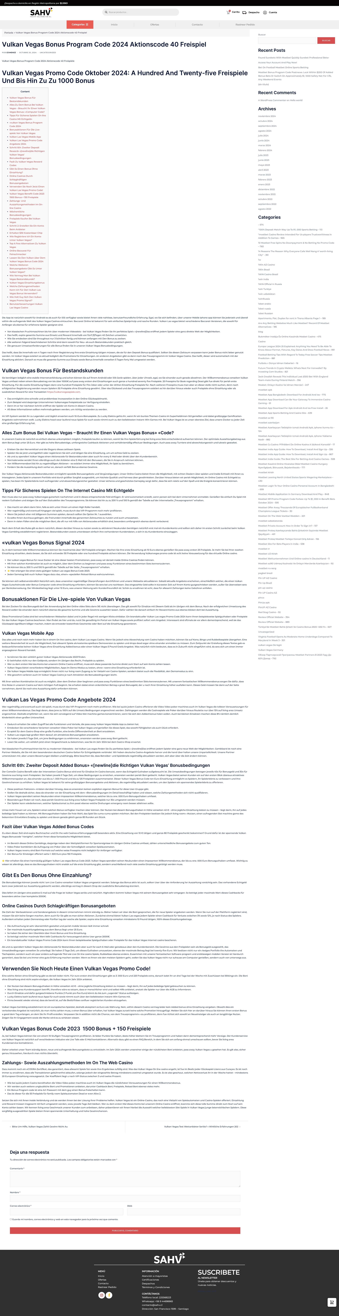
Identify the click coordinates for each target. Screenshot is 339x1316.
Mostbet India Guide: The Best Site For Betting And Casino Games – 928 (296, 459)
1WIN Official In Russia (270, 284)
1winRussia (264, 299)
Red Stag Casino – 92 (269, 612)
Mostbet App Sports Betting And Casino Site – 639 (285, 413)
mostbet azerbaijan (268, 422)
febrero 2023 (265, 179)
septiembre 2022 (267, 204)
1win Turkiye (264, 289)
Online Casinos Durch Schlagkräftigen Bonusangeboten (21, 179)
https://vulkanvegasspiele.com (63, 392)
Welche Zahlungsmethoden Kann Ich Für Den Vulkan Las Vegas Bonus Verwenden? (25, 290)
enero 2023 (264, 184)
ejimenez (11, 52)
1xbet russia (264, 308)
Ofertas (154, 24)
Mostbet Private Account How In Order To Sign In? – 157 (288, 526)
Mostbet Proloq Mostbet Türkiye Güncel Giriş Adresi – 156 (288, 539)
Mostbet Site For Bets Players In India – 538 (281, 544)
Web (129, 1206)
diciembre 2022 (266, 189)
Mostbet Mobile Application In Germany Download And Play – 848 (293, 494)
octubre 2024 (265, 121)
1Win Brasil (264, 269)
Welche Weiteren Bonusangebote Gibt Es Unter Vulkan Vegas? (26, 268)
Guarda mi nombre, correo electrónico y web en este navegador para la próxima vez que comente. (65, 1219)
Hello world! (296, 100)
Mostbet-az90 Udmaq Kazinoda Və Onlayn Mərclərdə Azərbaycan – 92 (295, 563)
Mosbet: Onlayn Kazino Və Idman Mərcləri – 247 (283, 385)
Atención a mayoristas (155, 1276)
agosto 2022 (264, 209)
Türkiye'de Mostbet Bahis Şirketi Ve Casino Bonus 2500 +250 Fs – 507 (295, 627)
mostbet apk (265, 390)
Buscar (262, 34)
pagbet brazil (265, 573)
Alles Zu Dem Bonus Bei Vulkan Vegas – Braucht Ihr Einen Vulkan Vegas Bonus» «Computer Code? (27, 108)
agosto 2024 (264, 131)
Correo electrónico (20, 1206)
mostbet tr (264, 549)
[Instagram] (101, 1295)
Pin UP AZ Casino (267, 578)
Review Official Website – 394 (273, 617)
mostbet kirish (266, 472)
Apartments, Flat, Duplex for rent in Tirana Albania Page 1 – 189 (292, 318)
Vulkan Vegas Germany (270, 650)
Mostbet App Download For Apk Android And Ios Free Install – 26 (293, 408)
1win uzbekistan (266, 294)
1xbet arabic (264, 304)
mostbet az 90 (266, 418)
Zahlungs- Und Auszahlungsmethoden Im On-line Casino (26, 204)
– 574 (261, 224)
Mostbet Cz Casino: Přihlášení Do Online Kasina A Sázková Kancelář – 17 (296, 444)
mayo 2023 (264, 165)
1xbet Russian (265, 313)
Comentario (17, 1168)
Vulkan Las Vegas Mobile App (25, 137)
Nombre (15, 1192)
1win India (263, 279)
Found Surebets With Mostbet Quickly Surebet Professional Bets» (293, 57)
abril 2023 (263, 170)
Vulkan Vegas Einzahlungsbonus (27, 282)
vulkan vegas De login (270, 645)
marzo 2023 (264, 174)
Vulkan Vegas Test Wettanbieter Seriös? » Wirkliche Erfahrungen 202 (201, 1126)
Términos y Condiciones (156, 1287)
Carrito (236, 12)
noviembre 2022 (267, 194)
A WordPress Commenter (272, 100)
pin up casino (265, 588)
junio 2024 (263, 140)
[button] (332, 1302)
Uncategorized (48, 52)
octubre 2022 (265, 199)
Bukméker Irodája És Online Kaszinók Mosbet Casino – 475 (289, 336)
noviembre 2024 (267, 116)
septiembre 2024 (267, 126)
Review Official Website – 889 (273, 622)
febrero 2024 (265, 150)
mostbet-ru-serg (267, 568)
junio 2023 (263, 160)
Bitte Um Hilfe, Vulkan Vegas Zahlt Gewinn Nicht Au (40, 1126)
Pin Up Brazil (265, 583)
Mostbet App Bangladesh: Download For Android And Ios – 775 (292, 394)
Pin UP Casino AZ (267, 593)
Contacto (197, 24)
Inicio (114, 24)
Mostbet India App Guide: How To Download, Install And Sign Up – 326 (295, 449)
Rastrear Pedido (245, 24)
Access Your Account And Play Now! (277, 62)
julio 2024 (263, 135)
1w (259, 260)
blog (260, 331)
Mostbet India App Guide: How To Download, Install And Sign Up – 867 (295, 454)
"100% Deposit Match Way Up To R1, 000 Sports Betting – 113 (290, 229)
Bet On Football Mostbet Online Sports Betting (283, 67)
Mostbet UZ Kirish (268, 553)
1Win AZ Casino (266, 264)
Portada (8, 32)
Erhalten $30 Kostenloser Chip (26, 233)
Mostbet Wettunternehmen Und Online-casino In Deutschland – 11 (294, 558)
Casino (262, 341)
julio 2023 (263, 155)
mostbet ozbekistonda (270, 521)
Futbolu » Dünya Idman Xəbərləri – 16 (278, 363)
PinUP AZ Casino (267, 607)
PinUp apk (264, 602)
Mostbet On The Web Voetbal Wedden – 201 (281, 516)
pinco (261, 597)
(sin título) (263, 84)
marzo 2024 (264, 145)
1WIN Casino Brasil (268, 274)
